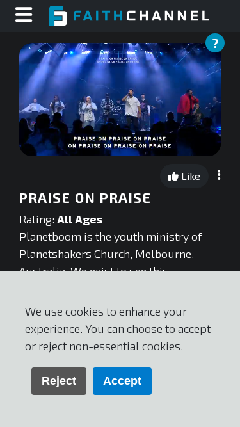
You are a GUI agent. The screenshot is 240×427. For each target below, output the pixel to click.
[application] (120, 99)
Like (189, 176)
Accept (122, 381)
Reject (59, 381)
